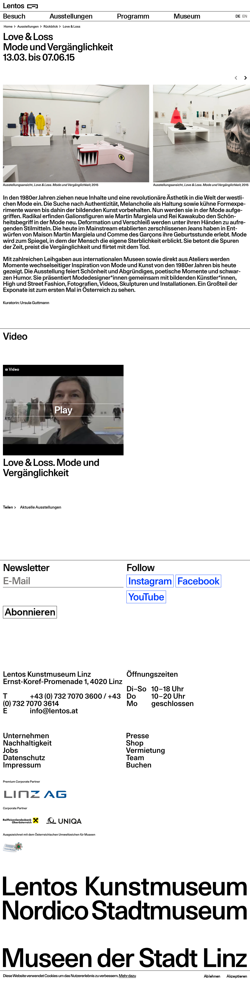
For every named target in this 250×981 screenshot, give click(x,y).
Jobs (10, 750)
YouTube (146, 597)
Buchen (139, 765)
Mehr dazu (127, 976)
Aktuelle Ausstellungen (40, 507)
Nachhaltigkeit (27, 743)
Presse (137, 736)
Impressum (22, 765)
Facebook (198, 581)
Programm (133, 16)
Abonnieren (30, 612)
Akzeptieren (237, 976)
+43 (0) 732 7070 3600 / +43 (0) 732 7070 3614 (62, 700)
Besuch (14, 16)
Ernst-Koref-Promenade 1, (62, 681)
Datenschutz (24, 758)
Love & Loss (71, 26)
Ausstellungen (71, 16)
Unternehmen (26, 736)
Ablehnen (212, 976)
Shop (135, 743)
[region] (125, 136)
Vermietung (145, 750)
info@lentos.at (53, 711)
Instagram (150, 581)
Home (8, 26)
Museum (187, 16)
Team (135, 758)
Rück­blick (50, 26)
